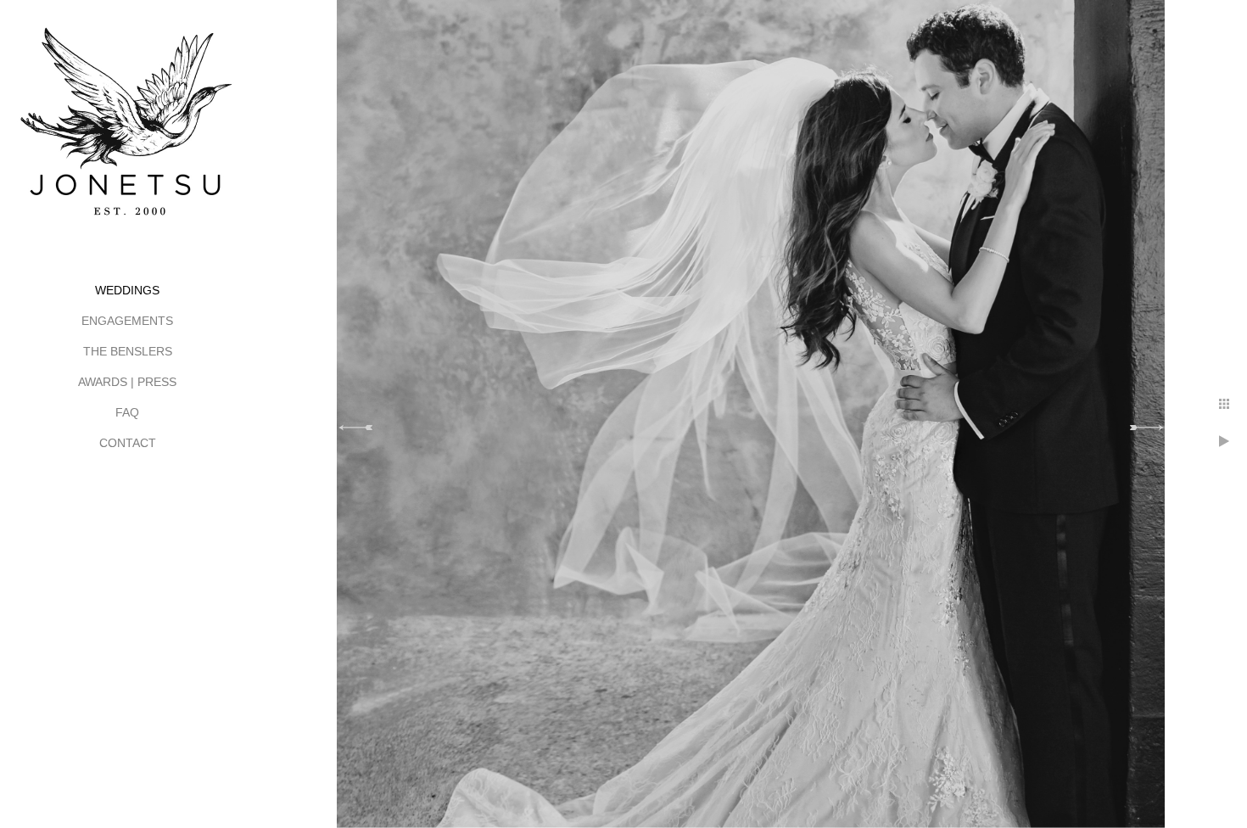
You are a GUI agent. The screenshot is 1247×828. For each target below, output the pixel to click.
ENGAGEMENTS (127, 320)
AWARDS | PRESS (127, 382)
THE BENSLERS (127, 351)
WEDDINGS (127, 290)
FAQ (127, 412)
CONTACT (127, 443)
